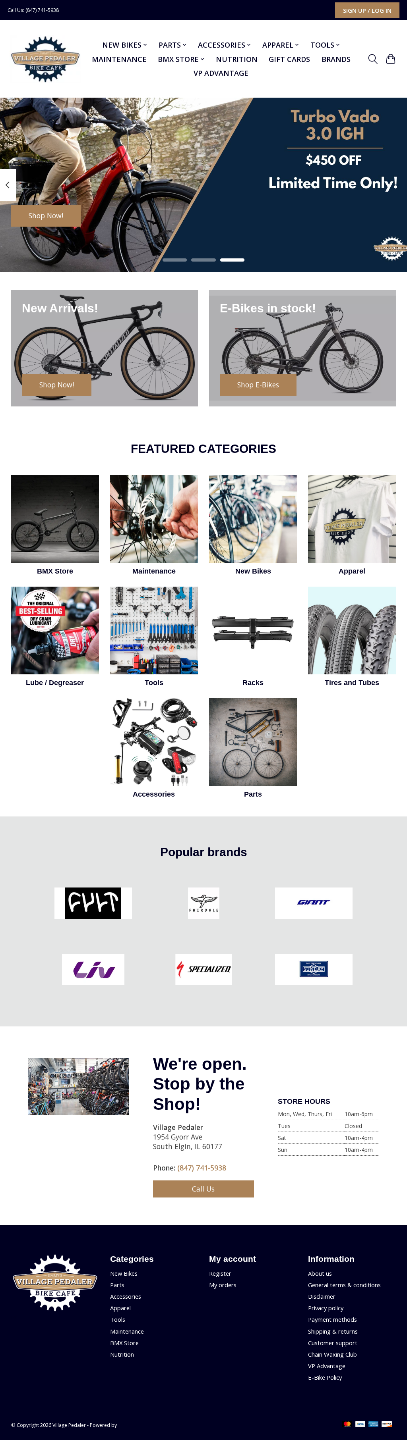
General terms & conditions (344, 1285)
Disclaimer (321, 1296)
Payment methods (332, 1319)
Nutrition (237, 59)
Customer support (332, 1343)
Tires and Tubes (352, 683)
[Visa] (360, 1425)
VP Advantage (221, 73)
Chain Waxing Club (332, 1354)
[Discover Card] (387, 1425)
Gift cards (289, 59)
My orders (222, 1285)
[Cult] (93, 904)
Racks (253, 683)
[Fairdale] (203, 904)
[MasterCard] (347, 1425)
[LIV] (93, 970)
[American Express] (373, 1425)
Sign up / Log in (367, 10)
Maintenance (119, 59)
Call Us (203, 1189)
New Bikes (253, 571)
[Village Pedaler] (45, 59)
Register (220, 1273)
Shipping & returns (333, 1331)
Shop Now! (46, 215)
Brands (336, 59)
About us (320, 1273)
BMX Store (55, 571)
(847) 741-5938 (201, 1167)
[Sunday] (314, 970)
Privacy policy (325, 1308)
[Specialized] (203, 970)
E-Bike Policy (325, 1377)
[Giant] (314, 904)
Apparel (352, 571)
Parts (253, 794)
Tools (154, 683)
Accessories (154, 794)
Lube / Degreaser (55, 683)
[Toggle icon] (373, 59)
